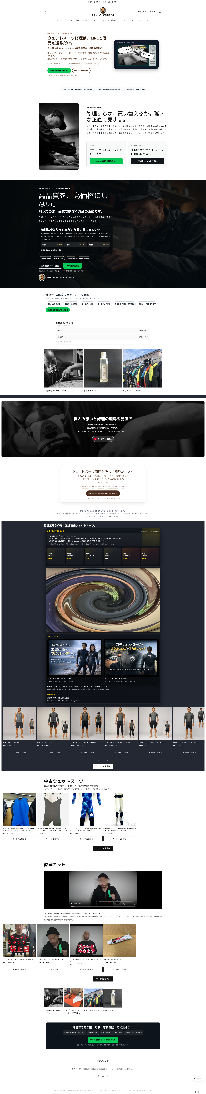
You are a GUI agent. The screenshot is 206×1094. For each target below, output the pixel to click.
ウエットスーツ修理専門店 (66, 1089)
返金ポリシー (91, 1089)
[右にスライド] (107, 760)
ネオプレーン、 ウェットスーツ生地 (73, 1011)
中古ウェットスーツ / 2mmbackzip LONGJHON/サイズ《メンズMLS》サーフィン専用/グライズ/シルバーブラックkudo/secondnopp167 (119, 829)
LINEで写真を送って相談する (58, 310)
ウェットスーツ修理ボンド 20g (113, 959)
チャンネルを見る (103, 438)
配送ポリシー (123, 1089)
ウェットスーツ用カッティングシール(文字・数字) (85, 960)
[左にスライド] (98, 760)
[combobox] (199, 1092)
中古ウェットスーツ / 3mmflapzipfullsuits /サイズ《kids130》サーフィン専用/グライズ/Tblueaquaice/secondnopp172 (85, 829)
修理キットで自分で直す (147, 304)
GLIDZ (103, 1065)
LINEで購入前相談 (72, 266)
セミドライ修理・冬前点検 (124, 304)
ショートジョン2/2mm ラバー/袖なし (83, 742)
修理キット (89, 390)
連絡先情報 (132, 1089)
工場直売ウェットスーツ (55, 390)
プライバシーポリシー (103, 1089)
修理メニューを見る (81, 70)
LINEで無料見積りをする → (59, 70)
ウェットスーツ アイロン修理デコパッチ (50, 959)
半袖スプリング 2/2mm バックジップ (151, 742)
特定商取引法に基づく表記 (144, 1089)
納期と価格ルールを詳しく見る (51, 250)
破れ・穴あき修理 (54, 304)
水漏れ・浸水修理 (71, 304)
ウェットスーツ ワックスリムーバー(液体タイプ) (19, 959)
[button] (46, 11)
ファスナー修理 (87, 304)
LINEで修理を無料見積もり (106, 161)
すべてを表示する (103, 766)
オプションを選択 (20, 752)
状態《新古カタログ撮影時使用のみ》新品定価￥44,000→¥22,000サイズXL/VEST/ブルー (18, 829)
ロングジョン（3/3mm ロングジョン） (118, 742)
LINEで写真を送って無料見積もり (103, 1040)
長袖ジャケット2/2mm (44, 742)
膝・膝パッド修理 (104, 304)
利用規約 (114, 1089)
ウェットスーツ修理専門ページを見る (101, 493)
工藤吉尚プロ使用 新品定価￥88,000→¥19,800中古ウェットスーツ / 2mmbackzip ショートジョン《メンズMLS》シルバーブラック (53, 829)
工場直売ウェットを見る (147, 161)
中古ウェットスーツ (132, 390)
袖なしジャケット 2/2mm (11, 742)
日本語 (197, 1092)
